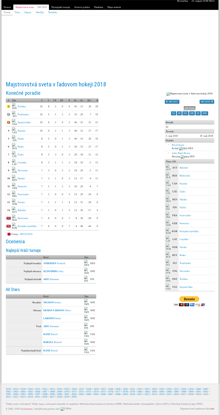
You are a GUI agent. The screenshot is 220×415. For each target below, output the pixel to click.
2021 (8, 396)
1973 (88, 391)
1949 (118, 389)
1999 (52, 394)
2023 (23, 396)
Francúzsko (23, 194)
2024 (30, 396)
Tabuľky (40, 12)
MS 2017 (173, 101)
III (198, 113)
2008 (118, 394)
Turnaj (7, 12)
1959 (191, 389)
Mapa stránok (114, 7)
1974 (96, 391)
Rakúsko (22, 210)
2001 (66, 394)
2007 (110, 394)
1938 (88, 389)
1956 (169, 389)
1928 (23, 389)
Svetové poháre (82, 7)
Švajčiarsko (23, 114)
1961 (205, 389)
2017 (183, 394)
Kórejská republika (27, 226)
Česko (21, 154)
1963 (15, 391)
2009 (125, 394)
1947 (103, 389)
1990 (191, 391)
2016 (176, 394)
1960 (198, 389)
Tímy (17, 12)
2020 (205, 394)
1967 (44, 391)
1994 (15, 394)
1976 (110, 391)
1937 (81, 389)
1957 (176, 389)
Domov (7, 7)
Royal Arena (178, 145)
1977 (118, 391)
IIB (192, 113)
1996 (30, 394)
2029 (66, 396)
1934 (59, 389)
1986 (169, 391)
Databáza (98, 7)
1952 (139, 389)
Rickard (52, 342)
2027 (52, 396)
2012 (147, 394)
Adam (52, 318)
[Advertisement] (110, 48)
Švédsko (22, 106)
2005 (96, 394)
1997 (37, 394)
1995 (23, 394)
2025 (37, 396)
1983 (154, 391)
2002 (74, 394)
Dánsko (21, 178)
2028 (59, 396)
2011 (139, 394)
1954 (154, 389)
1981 (139, 391)
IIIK (205, 113)
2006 (103, 394)
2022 (15, 396)
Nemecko (22, 186)
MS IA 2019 (26, 234)
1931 (37, 389)
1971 (74, 391)
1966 (37, 391)
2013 (154, 394)
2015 (169, 394)
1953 (147, 389)
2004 (88, 394)
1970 (66, 391)
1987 (176, 391)
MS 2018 (42, 7)
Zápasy (27, 12)
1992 (205, 391)
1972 (81, 391)
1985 (161, 391)
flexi (26, 408)
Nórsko (21, 202)
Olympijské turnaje (60, 7)
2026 (44, 396)
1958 (183, 389)
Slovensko (23, 170)
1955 (161, 389)
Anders (52, 302)
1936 (74, 389)
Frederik (54, 263)
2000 (59, 394)
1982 (147, 391)
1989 (183, 391)
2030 (74, 396)
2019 (198, 394)
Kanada (21, 130)
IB (179, 113)
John (53, 271)
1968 (52, 391)
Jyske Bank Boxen (181, 153)
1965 (30, 391)
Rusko (21, 146)
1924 (15, 389)
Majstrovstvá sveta (24, 7)
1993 (8, 394)
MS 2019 (205, 101)
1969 (59, 391)
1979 (132, 391)
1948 (110, 389)
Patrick (50, 334)
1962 (8, 391)
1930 (30, 389)
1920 (8, 389)
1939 (96, 389)
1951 (132, 389)
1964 (23, 391)
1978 (125, 391)
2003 (81, 394)
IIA (185, 113)
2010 (132, 394)
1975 (103, 391)
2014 (161, 394)
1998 (44, 394)
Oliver (57, 310)
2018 (191, 394)
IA (173, 113)
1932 (44, 389)
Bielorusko (23, 218)
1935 (66, 389)
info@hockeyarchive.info (47, 408)
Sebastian (51, 279)
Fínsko (21, 138)
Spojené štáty (24, 122)
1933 (52, 389)
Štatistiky (52, 12)
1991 (198, 391)
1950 (125, 389)
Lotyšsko (22, 162)
